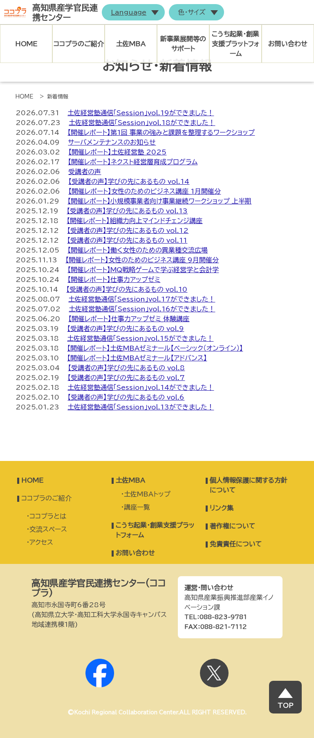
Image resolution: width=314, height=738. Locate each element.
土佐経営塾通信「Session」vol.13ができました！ (140, 407)
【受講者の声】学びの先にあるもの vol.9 (125, 328)
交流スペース (48, 529)
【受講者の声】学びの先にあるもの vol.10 (126, 289)
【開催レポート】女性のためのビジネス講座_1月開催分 (144, 191)
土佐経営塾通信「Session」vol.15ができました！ (140, 338)
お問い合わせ (287, 43)
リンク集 (221, 508)
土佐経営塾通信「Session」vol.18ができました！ (142, 122)
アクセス (41, 542)
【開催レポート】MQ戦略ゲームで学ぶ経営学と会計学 (143, 269)
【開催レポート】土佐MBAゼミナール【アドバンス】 (137, 358)
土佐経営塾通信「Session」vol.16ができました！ (142, 309)
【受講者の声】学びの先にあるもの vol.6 (125, 397)
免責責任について (236, 544)
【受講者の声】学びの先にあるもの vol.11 (127, 240)
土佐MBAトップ (147, 494)
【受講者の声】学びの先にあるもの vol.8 (126, 368)
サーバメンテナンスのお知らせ (112, 142)
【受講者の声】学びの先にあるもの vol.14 (128, 181)
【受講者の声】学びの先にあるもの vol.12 (127, 230)
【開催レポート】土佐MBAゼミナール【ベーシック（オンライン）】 (155, 348)
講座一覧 (137, 507)
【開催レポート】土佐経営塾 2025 (117, 152)
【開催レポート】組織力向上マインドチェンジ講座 (134, 220)
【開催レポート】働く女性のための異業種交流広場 (137, 250)
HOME (26, 43)
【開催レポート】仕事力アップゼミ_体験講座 (128, 318)
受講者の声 (84, 171)
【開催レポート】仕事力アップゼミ (113, 279)
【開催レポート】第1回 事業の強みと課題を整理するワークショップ (161, 132)
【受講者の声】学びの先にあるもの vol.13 (127, 211)
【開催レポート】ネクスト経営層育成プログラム (132, 162)
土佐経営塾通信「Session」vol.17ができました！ (141, 299)
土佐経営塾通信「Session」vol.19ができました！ (140, 113)
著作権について (233, 526)
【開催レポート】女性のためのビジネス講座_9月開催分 (142, 260)
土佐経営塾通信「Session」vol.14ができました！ (140, 387)
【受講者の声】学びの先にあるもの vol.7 (126, 377)
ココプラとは (47, 516)
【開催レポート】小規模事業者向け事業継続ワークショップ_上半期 (159, 201)
